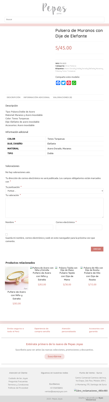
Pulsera (58, 71)
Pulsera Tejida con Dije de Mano (67, 276)
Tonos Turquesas (69, 71)
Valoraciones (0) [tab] (62, 97)
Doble (78, 68)
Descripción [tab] (13, 97)
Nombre (10, 222)
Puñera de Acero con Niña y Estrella (42, 276)
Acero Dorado (70, 68)
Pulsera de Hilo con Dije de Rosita (92, 276)
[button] (18, 8)
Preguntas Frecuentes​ (18, 381)
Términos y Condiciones (18, 385)
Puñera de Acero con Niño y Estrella (17, 295)
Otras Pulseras (70, 66)
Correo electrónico (66, 222)
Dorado (85, 68)
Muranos (99, 68)
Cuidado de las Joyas (18, 378)
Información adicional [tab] (37, 97)
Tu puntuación (13, 187)
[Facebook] (88, 9)
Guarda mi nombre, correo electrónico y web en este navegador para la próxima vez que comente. (50, 240)
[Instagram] (94, 9)
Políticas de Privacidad (18, 388)
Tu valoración (13, 195)
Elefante (92, 68)
